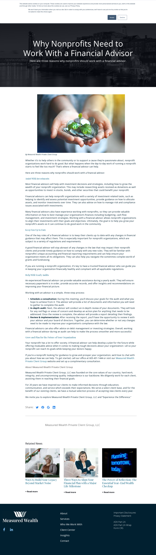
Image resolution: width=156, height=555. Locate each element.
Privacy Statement (122, 515)
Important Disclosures (125, 512)
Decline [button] (122, 17)
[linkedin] (54, 408)
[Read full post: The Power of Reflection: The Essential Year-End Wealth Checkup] (119, 476)
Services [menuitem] (64, 519)
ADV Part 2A (120, 521)
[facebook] (42, 408)
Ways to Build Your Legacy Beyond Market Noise (41, 481)
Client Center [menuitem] (67, 530)
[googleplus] (48, 408)
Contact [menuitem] (64, 541)
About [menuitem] (63, 513)
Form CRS (118, 528)
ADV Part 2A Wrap (122, 525)
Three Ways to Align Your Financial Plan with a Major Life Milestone (80, 483)
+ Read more (31, 491)
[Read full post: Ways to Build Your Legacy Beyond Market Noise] (42, 476)
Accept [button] (112, 17)
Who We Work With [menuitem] (71, 524)
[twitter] (37, 408)
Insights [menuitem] (65, 535)
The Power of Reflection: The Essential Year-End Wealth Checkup (119, 483)
